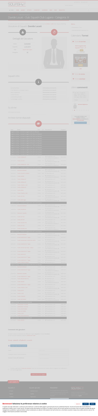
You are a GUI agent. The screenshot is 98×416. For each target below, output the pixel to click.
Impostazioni (78, 403)
